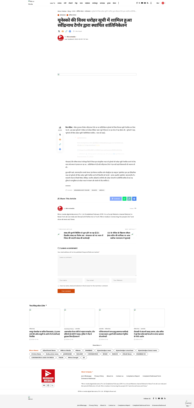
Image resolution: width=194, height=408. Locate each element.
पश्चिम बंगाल (72, 15)
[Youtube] (44, 385)
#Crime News (36, 354)
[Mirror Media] (31, 3)
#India (79, 145)
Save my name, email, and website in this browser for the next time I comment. (84, 286)
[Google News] (144, 3)
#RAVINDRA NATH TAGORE (81, 190)
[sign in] (134, 3)
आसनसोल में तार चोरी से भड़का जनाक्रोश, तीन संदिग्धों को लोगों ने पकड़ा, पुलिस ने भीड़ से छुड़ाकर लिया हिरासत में (79, 334)
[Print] (70, 31)
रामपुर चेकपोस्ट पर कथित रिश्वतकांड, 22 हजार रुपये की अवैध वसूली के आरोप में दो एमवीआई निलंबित (44, 334)
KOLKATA (94, 190)
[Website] (135, 208)
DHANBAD (88, 350)
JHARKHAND (67, 354)
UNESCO (101, 190)
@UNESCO (96, 143)
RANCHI (115, 354)
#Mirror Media (65, 350)
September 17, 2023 (85, 157)
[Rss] (147, 3)
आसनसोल (77, 329)
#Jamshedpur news (104, 350)
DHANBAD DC (141, 354)
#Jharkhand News (49, 350)
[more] (118, 3)
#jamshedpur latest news (147, 350)
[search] (154, 3)
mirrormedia (71, 37)
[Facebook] (137, 3)
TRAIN (61, 357)
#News (78, 350)
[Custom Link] (188, 402)
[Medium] (48, 385)
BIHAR (105, 354)
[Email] (62, 31)
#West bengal (73, 357)
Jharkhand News (69, 329)
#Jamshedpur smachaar (124, 350)
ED (84, 357)
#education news (52, 354)
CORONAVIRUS (93, 354)
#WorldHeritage (105, 143)
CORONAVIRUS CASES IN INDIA (42, 357)
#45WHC (98, 150)
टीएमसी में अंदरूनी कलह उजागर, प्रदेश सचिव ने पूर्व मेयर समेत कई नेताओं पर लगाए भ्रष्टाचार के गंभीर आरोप (149, 334)
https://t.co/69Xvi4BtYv (87, 150)
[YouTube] (142, 3)
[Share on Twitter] (59, 31)
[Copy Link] (66, 31)
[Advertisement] (97, 58)
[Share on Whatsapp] (124, 199)
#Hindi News (127, 354)
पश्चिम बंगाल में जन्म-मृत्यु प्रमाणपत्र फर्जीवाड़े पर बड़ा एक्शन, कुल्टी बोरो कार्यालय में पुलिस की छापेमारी (113, 334)
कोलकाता (63, 15)
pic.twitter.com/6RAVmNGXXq (111, 150)
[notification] (151, 3)
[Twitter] (139, 3)
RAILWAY (79, 354)
